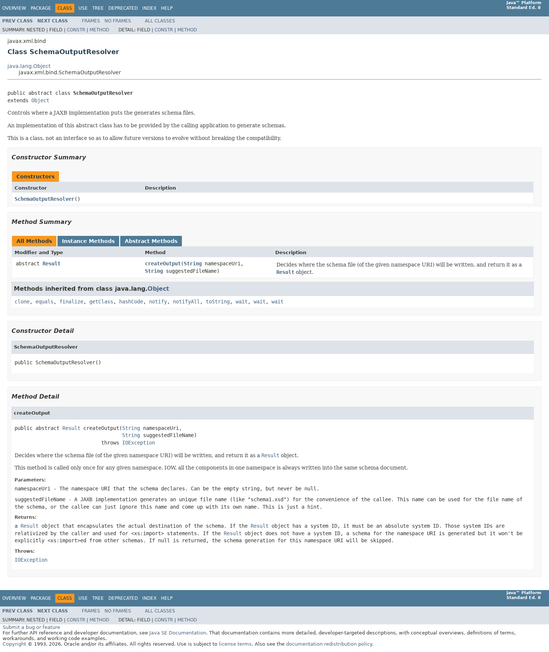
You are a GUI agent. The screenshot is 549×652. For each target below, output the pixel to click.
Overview (14, 8)
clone (22, 302)
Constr (76, 29)
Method (99, 29)
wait (242, 302)
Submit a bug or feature (31, 627)
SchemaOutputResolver (44, 199)
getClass (101, 302)
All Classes (160, 21)
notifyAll (186, 302)
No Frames (118, 21)
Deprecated (123, 8)
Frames (91, 21)
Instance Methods (88, 241)
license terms (235, 644)
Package (41, 8)
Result (52, 263)
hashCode (131, 302)
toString (218, 302)
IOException (138, 443)
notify (158, 302)
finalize (71, 302)
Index (149, 8)
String (193, 263)
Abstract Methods (151, 241)
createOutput (163, 263)
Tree (98, 8)
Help (167, 8)
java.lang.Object (28, 66)
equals (44, 302)
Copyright (14, 644)
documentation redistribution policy (329, 644)
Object (40, 100)
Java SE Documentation (177, 633)
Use (83, 8)
